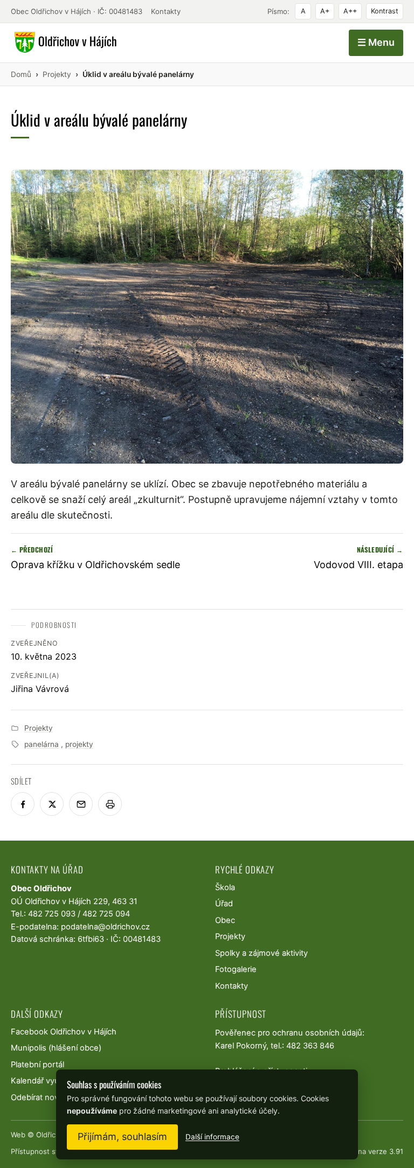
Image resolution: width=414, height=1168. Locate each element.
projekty (79, 744)
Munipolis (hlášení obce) (56, 1048)
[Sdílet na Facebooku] (22, 804)
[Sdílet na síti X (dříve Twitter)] (52, 804)
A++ (350, 11)
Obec (225, 920)
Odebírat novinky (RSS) (53, 1097)
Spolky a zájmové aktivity (261, 953)
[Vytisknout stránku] (110, 804)
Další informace (212, 1136)
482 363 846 (310, 1046)
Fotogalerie (236, 969)
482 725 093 (51, 914)
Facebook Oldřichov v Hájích (63, 1032)
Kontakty (166, 11)
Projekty (38, 728)
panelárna (41, 744)
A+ (324, 11)
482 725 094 (106, 914)
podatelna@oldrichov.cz (105, 927)
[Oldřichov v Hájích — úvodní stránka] (64, 42)
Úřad (224, 903)
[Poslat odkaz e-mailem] (81, 804)
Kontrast (384, 11)
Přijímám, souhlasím (122, 1136)
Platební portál (37, 1064)
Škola (225, 887)
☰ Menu (376, 42)
